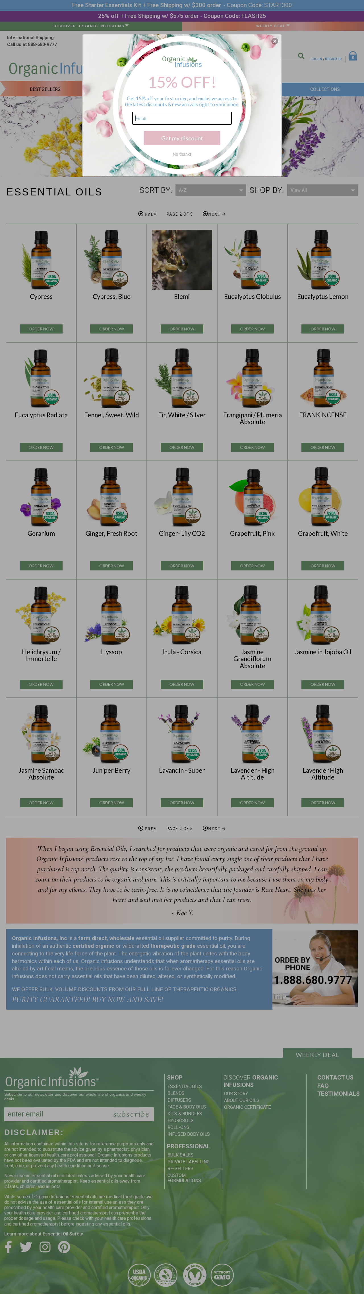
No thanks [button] (182, 154)
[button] (274, 41)
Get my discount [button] (182, 138)
